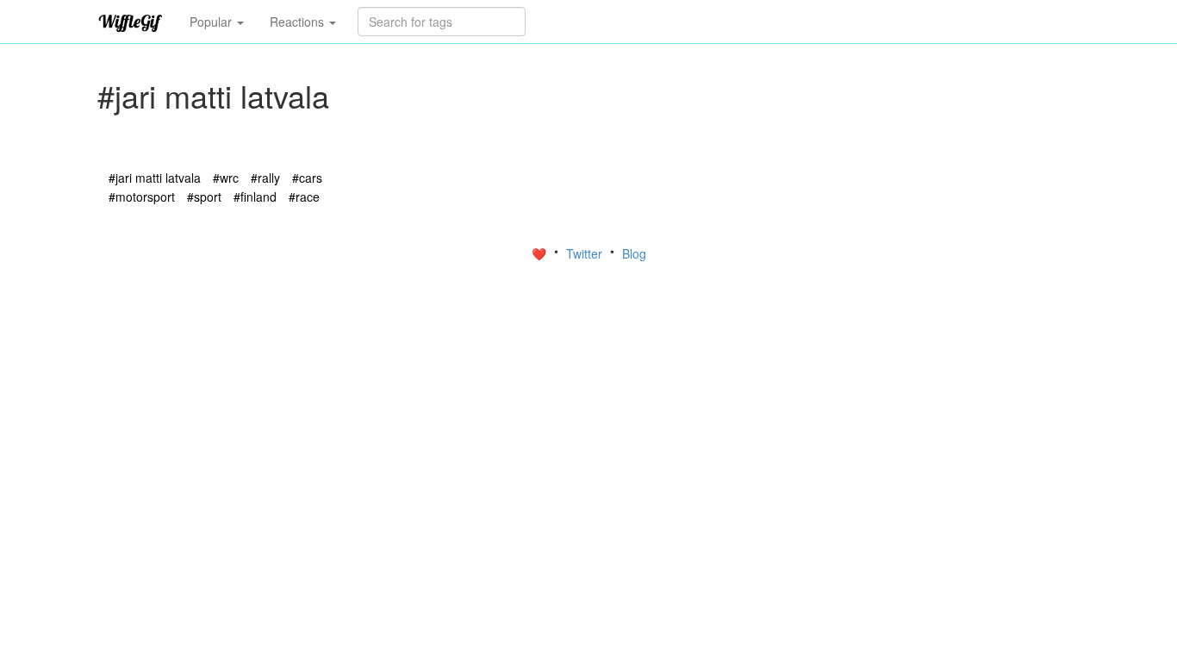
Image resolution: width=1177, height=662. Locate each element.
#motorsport (142, 196)
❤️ (541, 253)
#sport (204, 196)
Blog (634, 253)
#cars (307, 177)
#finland (255, 196)
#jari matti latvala (155, 177)
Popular (212, 21)
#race (304, 196)
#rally (265, 177)
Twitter (586, 253)
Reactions (298, 21)
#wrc (226, 177)
